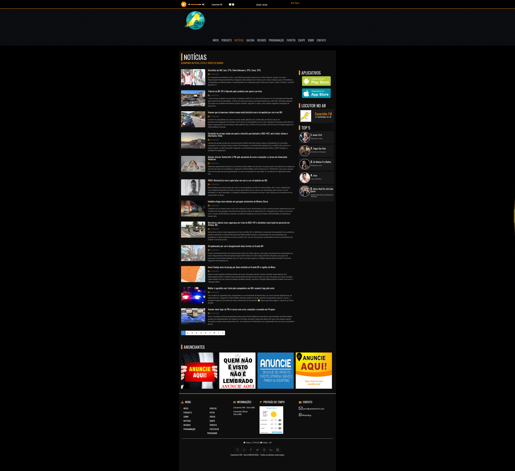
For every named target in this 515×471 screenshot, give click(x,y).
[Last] (222, 333)
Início (216, 40)
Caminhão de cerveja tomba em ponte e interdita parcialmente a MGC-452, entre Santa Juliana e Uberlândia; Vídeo (248, 134)
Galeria (250, 40)
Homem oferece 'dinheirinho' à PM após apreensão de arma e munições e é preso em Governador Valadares (247, 158)
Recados (261, 40)
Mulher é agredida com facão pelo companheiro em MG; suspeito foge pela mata (241, 288)
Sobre (311, 40)
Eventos (291, 40)
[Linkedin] (271, 450)
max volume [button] (203, 4)
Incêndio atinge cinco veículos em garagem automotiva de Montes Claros (238, 201)
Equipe (301, 40)
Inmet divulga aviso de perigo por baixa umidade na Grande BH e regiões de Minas (241, 267)
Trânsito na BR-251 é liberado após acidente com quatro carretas (235, 91)
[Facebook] (251, 450)
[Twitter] (257, 450)
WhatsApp (306, 415)
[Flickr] (277, 450)
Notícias (239, 40)
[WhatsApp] (244, 450)
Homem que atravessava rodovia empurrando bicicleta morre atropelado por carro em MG (245, 112)
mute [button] (189, 4)
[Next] (218, 333)
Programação (276, 40)
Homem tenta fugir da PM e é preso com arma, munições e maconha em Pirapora (241, 309)
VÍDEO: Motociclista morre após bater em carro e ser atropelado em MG (237, 180)
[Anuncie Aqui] (199, 365)
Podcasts (226, 40)
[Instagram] (237, 450)
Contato (321, 40)
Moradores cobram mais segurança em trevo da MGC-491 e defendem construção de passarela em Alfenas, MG (249, 224)
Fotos (212, 412)
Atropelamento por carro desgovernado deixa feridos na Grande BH (235, 246)
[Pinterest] (264, 450)
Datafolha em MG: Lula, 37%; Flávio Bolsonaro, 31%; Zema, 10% (234, 70)
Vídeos (212, 416)
